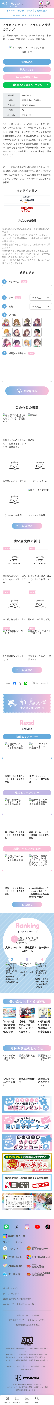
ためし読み (42, 10)
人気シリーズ (26, 10)
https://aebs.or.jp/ (27, 1369)
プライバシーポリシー (37, 1319)
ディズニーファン (11, 1293)
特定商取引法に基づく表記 (27, 1324)
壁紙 (18, 15)
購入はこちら (27, 69)
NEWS (12, 10)
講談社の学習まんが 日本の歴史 (17, 1298)
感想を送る (30, 391)
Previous (3, 758)
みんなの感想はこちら (27, 77)
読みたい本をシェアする (29, 85)
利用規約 (35, 1315)
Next (51, 758)
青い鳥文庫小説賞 (33, 15)
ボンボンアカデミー (12, 1288)
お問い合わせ (22, 1315)
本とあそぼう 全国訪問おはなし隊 (18, 1304)
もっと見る (27, 525)
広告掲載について (16, 1319)
